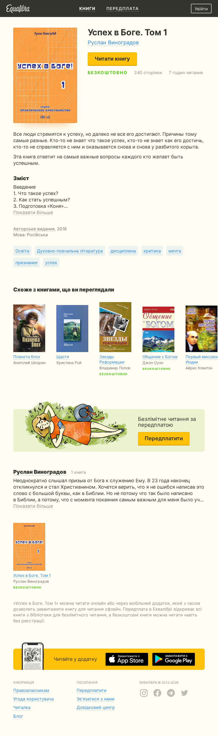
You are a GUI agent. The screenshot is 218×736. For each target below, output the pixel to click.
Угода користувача (33, 698)
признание (26, 262)
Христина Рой (68, 362)
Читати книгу (112, 59)
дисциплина (123, 250)
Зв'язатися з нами (96, 698)
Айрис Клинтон (199, 368)
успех (51, 262)
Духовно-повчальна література (70, 250)
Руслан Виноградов (113, 42)
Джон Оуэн (152, 362)
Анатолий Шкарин (29, 362)
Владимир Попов (114, 368)
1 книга (49, 472)
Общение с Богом (159, 356)
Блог (18, 716)
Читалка (22, 707)
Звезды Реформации (111, 359)
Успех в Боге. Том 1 (32, 575)
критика (152, 250)
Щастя (62, 356)
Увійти (201, 8)
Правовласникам (31, 690)
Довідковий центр (96, 707)
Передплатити (164, 438)
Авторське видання (33, 228)
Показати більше (33, 212)
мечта (175, 250)
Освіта (22, 250)
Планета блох (26, 356)
